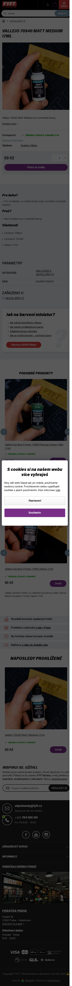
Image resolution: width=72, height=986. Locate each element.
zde (58, 490)
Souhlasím (35, 513)
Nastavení (35, 501)
